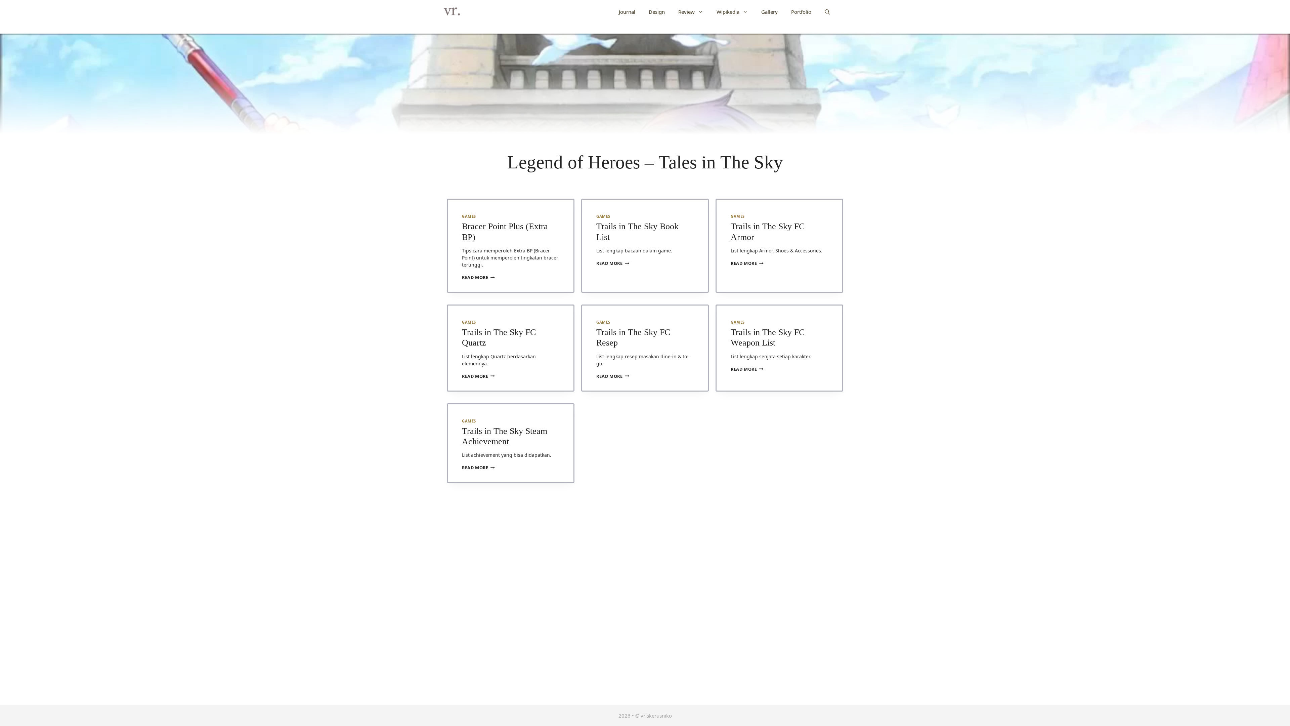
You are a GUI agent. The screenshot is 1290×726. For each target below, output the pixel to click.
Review (686, 11)
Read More (478, 277)
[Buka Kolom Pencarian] (827, 12)
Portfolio (801, 11)
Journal (627, 11)
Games (469, 216)
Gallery (769, 11)
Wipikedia (728, 11)
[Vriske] (451, 12)
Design (657, 11)
